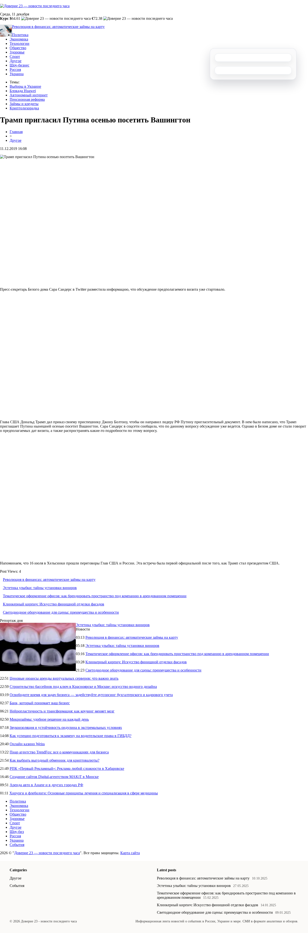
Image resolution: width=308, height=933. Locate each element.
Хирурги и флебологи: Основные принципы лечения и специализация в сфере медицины (83, 793)
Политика (20, 35)
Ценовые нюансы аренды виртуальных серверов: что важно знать (64, 678)
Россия (15, 69)
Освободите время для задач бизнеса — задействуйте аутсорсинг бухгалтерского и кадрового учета (91, 695)
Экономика (19, 39)
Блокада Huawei (23, 91)
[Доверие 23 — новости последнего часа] (35, 6)
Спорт (15, 56)
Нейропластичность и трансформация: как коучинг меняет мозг (62, 711)
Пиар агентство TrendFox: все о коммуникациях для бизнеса (59, 752)
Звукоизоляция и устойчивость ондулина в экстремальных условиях (66, 727)
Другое (15, 61)
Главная (16, 132)
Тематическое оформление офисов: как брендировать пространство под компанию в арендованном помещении (94, 596)
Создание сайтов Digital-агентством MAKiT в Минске (54, 777)
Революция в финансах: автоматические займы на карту (58, 27)
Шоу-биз (17, 832)
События (17, 845)
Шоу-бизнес (19, 65)
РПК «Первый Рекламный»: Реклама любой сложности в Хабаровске (67, 768)
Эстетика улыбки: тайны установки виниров (40, 588)
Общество (18, 48)
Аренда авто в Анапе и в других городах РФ (46, 785)
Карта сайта (130, 853)
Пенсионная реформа (27, 99)
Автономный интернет (29, 95)
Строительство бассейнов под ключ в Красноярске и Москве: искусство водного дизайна (83, 687)
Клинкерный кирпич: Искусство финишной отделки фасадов (53, 604)
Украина (17, 74)
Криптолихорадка (24, 108)
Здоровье (17, 52)
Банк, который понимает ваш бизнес (40, 703)
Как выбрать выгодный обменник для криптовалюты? (54, 760)
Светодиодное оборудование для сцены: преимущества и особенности (61, 612)
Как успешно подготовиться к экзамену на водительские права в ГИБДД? (70, 736)
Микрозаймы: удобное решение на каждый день (49, 719)
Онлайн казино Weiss (27, 744)
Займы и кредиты (24, 104)
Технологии (19, 43)
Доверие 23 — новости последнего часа (47, 853)
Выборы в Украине (25, 86)
